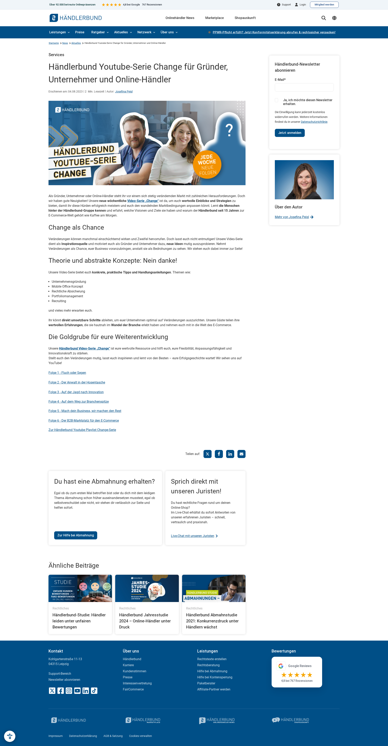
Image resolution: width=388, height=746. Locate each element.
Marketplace (214, 18)
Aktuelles (121, 32)
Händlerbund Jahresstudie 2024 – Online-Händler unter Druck (145, 621)
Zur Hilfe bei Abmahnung (75, 535)
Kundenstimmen (134, 671)
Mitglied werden (324, 4)
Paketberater (206, 683)
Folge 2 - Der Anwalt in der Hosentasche (76, 382)
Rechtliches (61, 608)
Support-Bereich (59, 674)
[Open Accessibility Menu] (9, 736)
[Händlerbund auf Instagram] (69, 690)
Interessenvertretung (137, 683)
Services (56, 54)
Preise (79, 32)
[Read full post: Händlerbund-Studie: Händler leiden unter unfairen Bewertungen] (80, 588)
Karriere (128, 665)
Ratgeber (98, 32)
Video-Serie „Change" (143, 201)
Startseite (54, 43)
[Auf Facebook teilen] (219, 454)
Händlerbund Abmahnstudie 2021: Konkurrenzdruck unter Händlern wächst (212, 621)
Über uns (167, 32)
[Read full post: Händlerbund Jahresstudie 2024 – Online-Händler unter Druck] (147, 588)
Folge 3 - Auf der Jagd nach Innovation (76, 392)
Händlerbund (132, 659)
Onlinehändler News (180, 18)
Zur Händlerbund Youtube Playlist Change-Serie (82, 430)
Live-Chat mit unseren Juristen (192, 536)
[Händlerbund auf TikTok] (94, 690)
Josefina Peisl (124, 91)
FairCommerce (133, 689)
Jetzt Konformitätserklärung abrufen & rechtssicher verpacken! (274, 32)
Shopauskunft (245, 18)
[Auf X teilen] (207, 454)
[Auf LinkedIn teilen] (230, 454)
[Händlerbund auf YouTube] (77, 690)
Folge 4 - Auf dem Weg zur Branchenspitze (78, 401)
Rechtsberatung (208, 665)
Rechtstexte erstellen (212, 659)
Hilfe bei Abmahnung (212, 671)
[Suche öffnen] (323, 18)
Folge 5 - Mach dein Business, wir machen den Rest (84, 411)
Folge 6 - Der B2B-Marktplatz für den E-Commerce (83, 420)
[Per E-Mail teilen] (241, 454)
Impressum (55, 736)
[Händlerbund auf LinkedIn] (85, 690)
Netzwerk (144, 32)
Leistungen (57, 32)
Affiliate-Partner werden (213, 689)
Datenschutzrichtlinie (314, 121)
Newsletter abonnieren (64, 680)
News (65, 43)
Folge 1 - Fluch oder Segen (67, 373)
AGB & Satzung (113, 736)
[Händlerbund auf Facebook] (60, 690)
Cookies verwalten (140, 736)
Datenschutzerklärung (83, 736)
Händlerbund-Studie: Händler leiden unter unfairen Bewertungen (79, 621)
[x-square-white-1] (52, 690)
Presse (127, 677)
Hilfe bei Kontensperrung (214, 677)
